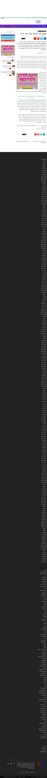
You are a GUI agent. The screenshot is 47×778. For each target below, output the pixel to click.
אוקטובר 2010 (43, 480)
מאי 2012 (44, 445)
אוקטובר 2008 (43, 523)
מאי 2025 (44, 187)
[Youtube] (1, 18)
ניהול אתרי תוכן (34, 776)
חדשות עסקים (43, 619)
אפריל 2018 (44, 340)
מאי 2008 (44, 532)
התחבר (45, 746)
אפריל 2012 (44, 447)
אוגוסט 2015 (44, 386)
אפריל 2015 (44, 394)
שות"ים (45, 680)
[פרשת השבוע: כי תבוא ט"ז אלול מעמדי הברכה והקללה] (13, 61)
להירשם (3, 40)
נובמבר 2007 (44, 543)
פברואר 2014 (43, 410)
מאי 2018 (44, 338)
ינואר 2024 (44, 216)
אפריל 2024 (44, 211)
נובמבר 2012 (44, 434)
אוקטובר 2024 (43, 200)
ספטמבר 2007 (43, 547)
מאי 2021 (44, 275)
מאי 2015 (44, 392)
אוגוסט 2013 (44, 421)
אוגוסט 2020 (44, 292)
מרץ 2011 (44, 471)
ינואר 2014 (44, 412)
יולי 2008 (44, 528)
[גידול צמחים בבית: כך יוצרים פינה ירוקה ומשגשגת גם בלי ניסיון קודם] (13, 73)
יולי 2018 (44, 335)
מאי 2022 (44, 253)
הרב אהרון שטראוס (43, 675)
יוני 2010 (44, 486)
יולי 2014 (44, 403)
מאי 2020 (44, 298)
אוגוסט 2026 (44, 159)
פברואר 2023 (43, 237)
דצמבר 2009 (44, 497)
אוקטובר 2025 (43, 178)
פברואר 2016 (43, 375)
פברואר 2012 (43, 451)
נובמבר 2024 (44, 198)
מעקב (3, 37)
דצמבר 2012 (44, 432)
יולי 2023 (44, 227)
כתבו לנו (33, 18)
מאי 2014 (44, 406)
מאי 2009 (44, 510)
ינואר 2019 (44, 325)
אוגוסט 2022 (44, 248)
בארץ (45, 599)
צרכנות (45, 623)
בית (45, 29)
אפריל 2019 (44, 322)
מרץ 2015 (44, 395)
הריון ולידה (44, 627)
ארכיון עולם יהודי (43, 688)
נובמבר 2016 (44, 364)
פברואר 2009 (43, 515)
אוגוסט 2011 (44, 462)
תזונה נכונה (44, 592)
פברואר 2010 (43, 493)
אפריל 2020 (44, 299)
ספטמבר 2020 (43, 290)
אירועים (45, 597)
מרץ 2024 (44, 213)
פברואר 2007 (43, 560)
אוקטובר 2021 (43, 266)
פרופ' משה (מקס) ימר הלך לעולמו (23, 141)
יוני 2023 (44, 229)
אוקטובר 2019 (43, 311)
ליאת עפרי (44, 53)
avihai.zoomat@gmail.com (25, 772)
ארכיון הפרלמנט (43, 736)
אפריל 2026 (44, 167)
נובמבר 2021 (44, 264)
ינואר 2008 (44, 539)
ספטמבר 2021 (43, 268)
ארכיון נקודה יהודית (43, 701)
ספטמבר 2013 (43, 419)
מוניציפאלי (44, 658)
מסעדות (44, 645)
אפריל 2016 (44, 371)
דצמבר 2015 (44, 379)
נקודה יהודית (44, 655)
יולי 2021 (44, 272)
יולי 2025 (44, 183)
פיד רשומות (44, 748)
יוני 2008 (44, 530)
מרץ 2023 (44, 235)
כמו (2, 35)
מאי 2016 (44, 370)
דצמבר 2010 (44, 477)
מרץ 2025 (44, 191)
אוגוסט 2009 (44, 504)
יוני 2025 (44, 185)
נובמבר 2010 (44, 478)
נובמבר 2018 (44, 329)
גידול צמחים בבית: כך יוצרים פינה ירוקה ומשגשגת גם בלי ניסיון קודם (6, 72)
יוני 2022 (44, 251)
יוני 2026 (44, 163)
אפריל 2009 (44, 512)
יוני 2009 (44, 508)
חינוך (45, 588)
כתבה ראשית (44, 581)
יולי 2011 (44, 464)
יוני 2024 (44, 207)
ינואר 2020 (44, 305)
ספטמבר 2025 (43, 179)
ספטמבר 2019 (43, 312)
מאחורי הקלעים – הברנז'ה (14, 26)
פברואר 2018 (43, 342)
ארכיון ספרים (44, 695)
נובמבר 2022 (44, 242)
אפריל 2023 (44, 233)
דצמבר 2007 (44, 541)
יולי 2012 (44, 442)
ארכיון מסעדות (43, 693)
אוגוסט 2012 (44, 440)
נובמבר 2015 (44, 381)
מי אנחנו (36, 18)
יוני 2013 (44, 425)
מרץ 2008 (44, 536)
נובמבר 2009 (44, 499)
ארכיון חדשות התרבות (42, 691)
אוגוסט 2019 (44, 314)
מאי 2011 (44, 467)
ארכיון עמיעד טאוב (43, 712)
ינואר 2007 (44, 562)
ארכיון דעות (44, 706)
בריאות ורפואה (43, 594)
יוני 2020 (44, 296)
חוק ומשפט (44, 577)
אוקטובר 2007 (43, 545)
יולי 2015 (44, 388)
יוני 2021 (44, 274)
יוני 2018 (44, 336)
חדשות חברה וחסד (43, 666)
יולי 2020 (44, 294)
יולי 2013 (44, 423)
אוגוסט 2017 (44, 353)
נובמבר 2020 (44, 287)
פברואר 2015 (43, 397)
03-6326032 (38, 125)
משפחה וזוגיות (43, 629)
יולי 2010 (44, 484)
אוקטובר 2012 (43, 436)
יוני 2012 (44, 443)
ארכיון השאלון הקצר (42, 717)
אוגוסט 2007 (44, 549)
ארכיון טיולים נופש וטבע (42, 728)
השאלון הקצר (44, 601)
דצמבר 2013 (44, 414)
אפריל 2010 (44, 490)
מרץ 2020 (44, 301)
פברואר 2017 (43, 360)
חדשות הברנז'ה (43, 653)
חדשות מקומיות (43, 660)
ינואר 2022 (44, 261)
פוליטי (39, 26)
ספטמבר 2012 (43, 438)
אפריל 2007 (44, 556)
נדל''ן (45, 621)
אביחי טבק (42, 35)
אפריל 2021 (44, 277)
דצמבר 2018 (44, 327)
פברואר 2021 (43, 281)
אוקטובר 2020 (43, 288)
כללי (10, 68)
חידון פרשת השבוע (43, 669)
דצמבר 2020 (44, 285)
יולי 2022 (44, 250)
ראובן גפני (44, 679)
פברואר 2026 (43, 170)
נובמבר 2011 (44, 456)
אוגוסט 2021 (44, 270)
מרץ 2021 (44, 279)
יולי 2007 (44, 550)
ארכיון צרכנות (44, 726)
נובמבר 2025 (44, 176)
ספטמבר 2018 (43, 333)
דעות (36, 26)
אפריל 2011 (44, 469)
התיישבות (44, 583)
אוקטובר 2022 (43, 244)
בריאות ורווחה (44, 664)
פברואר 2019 (43, 323)
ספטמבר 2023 (43, 224)
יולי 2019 (44, 316)
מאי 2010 (44, 488)
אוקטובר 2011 (43, 458)
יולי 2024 (44, 205)
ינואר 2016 (44, 377)
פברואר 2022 (43, 259)
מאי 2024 (44, 209)
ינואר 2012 (44, 453)
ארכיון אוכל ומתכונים (40, 31)
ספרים (45, 647)
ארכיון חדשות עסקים (42, 723)
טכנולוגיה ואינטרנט (43, 590)
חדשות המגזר (43, 26)
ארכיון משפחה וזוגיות (42, 730)
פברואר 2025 (43, 192)
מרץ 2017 (44, 359)
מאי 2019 (44, 320)
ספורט (45, 570)
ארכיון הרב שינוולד (43, 708)
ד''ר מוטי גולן (44, 673)
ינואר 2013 (44, 430)
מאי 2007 (44, 554)
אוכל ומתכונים (43, 640)
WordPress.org (43, 751)
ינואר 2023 (44, 239)
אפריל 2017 (44, 357)
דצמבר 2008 (44, 519)
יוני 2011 (44, 466)
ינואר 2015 (44, 399)
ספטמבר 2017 (43, 351)
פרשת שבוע (44, 579)
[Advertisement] (23, 8)
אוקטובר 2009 (43, 501)
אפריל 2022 (44, 255)
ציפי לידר (44, 677)
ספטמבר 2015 (43, 384)
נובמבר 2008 (44, 521)
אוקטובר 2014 (43, 401)
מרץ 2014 (44, 408)
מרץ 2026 (44, 168)
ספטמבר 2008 (43, 525)
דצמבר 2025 (44, 174)
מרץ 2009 (44, 514)
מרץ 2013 (44, 427)
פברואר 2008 (43, 538)
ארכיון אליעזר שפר (43, 704)
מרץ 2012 (44, 449)
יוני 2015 (44, 390)
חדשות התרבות (43, 642)
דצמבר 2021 (44, 263)
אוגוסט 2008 (44, 526)
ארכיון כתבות (44, 719)
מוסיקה (45, 643)
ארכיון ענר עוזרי (43, 636)
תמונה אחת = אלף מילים (42, 656)
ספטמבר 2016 (43, 368)
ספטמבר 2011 (43, 460)
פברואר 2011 (43, 473)
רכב (45, 575)
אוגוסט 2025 (44, 181)
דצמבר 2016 (44, 362)
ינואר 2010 (44, 495)
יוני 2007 (44, 552)
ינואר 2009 (44, 517)
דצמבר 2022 (44, 240)
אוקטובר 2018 (43, 331)
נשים (26, 26)
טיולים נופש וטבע (43, 634)
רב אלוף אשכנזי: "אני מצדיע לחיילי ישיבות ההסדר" (39, 142)
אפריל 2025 (44, 189)
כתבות (45, 603)
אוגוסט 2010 (44, 482)
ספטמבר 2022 (43, 246)
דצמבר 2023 (44, 218)
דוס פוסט (44, 651)
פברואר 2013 (43, 429)
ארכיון (45, 686)
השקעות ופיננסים (43, 573)
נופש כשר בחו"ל (43, 584)
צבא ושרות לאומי (43, 586)
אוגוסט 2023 (44, 226)
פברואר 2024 (43, 215)
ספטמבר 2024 (43, 202)
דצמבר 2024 (44, 196)
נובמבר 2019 (44, 309)
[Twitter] (3, 18)
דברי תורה (44, 682)
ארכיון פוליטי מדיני (43, 738)
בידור (20, 26)
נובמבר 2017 (44, 347)
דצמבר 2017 (44, 346)
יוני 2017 (44, 355)
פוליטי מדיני (44, 608)
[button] (2, 26)
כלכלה (29, 26)
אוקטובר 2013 (43, 418)
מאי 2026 (44, 165)
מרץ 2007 (44, 558)
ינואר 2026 (44, 172)
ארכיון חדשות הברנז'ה (42, 699)
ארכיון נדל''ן (44, 725)
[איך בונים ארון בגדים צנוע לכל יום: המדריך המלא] (13, 66)
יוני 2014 (44, 405)
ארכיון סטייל (44, 732)
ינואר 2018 (44, 344)
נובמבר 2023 (44, 220)
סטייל (45, 631)
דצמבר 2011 (44, 454)
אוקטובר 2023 (43, 222)
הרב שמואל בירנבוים (42, 671)
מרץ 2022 (44, 257)
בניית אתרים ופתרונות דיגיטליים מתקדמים (10, 776)
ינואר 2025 (44, 194)
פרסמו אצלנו (29, 18)
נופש (23, 26)
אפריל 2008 (44, 534)
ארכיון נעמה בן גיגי (43, 710)
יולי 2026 (44, 161)
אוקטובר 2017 (43, 349)
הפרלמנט (44, 607)
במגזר (45, 697)
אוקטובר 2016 (43, 366)
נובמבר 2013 (44, 416)
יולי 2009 (44, 506)
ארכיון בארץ (44, 715)
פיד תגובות (44, 749)
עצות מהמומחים (43, 571)
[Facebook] (4, 18)
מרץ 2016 (44, 373)
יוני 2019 (44, 318)
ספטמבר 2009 (43, 502)
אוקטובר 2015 (43, 382)
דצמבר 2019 (44, 307)
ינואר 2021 (44, 283)
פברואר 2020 (43, 303)
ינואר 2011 (44, 475)
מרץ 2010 (44, 491)
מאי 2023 (44, 231)
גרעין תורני (44, 667)
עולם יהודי (33, 26)
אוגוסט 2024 (44, 203)
